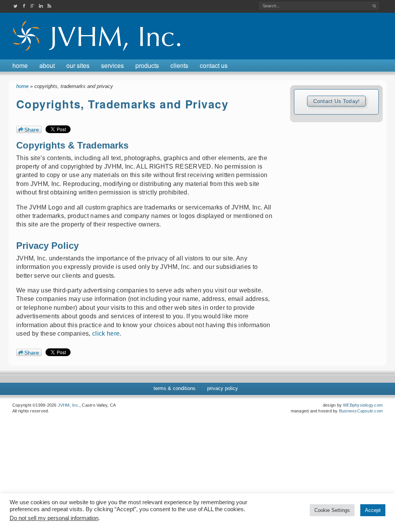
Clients (179, 65)
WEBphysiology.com (363, 405)
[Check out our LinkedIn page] (41, 6)
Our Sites (77, 65)
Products (147, 65)
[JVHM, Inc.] (98, 52)
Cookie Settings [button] (332, 510)
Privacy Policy (222, 388)
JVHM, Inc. (68, 405)
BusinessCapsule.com (361, 411)
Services (112, 65)
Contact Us (214, 65)
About (47, 65)
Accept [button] (373, 510)
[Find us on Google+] (32, 6)
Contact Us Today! (336, 101)
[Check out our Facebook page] (24, 6)
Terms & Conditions (175, 388)
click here (106, 333)
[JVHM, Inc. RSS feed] (49, 6)
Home (20, 65)
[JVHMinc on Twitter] (15, 6)
